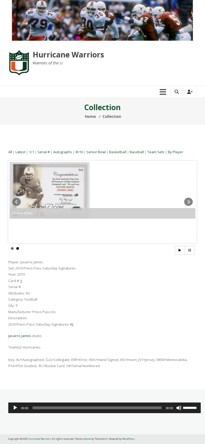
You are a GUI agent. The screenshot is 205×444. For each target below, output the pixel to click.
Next (188, 202)
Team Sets (155, 152)
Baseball (137, 152)
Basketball (117, 152)
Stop (189, 250)
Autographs (62, 152)
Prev (16, 202)
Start (180, 250)
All (10, 152)
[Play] (15, 407)
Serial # (43, 152)
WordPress (128, 439)
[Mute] (179, 407)
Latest (20, 152)
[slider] (190, 407)
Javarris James (19, 335)
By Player (175, 152)
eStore (87, 439)
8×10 (79, 152)
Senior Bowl (96, 152)
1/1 (31, 152)
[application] (104, 407)
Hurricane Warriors (68, 54)
